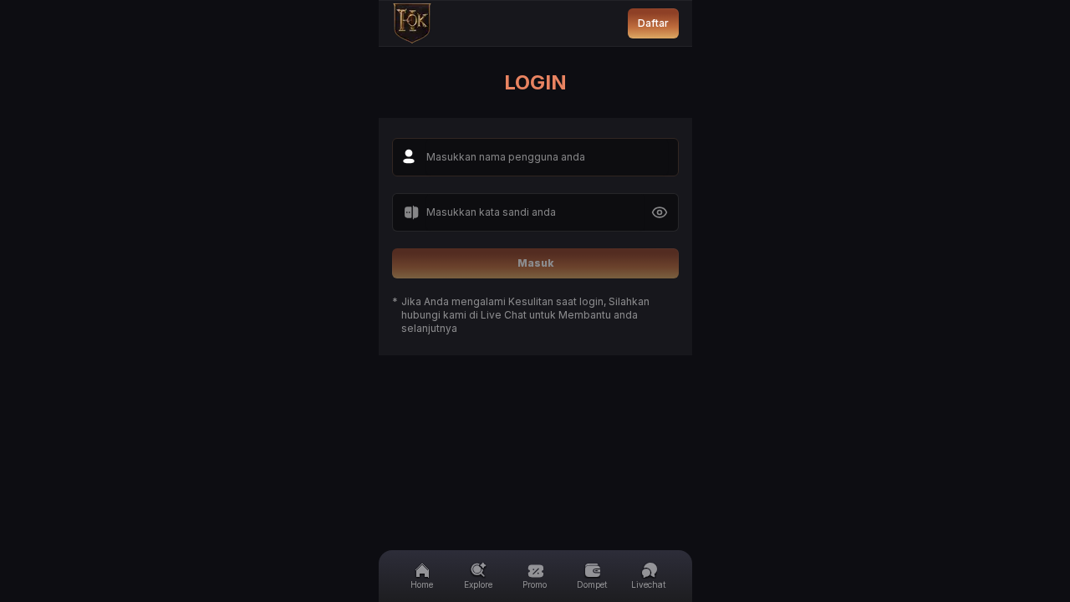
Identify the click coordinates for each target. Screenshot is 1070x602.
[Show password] (659, 212)
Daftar (653, 23)
